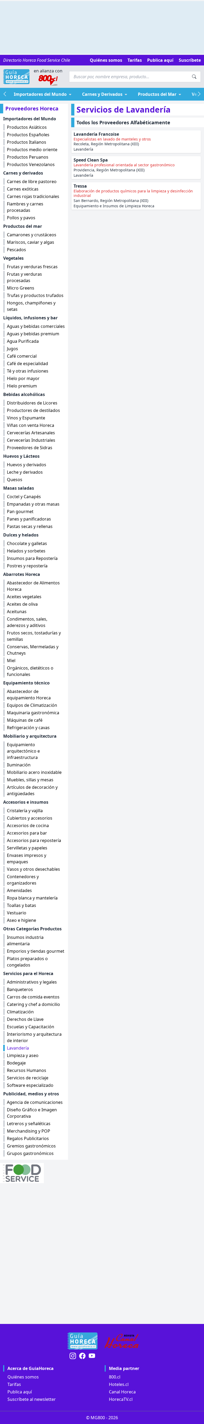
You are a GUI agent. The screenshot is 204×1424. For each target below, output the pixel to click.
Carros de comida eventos (33, 997)
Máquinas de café (24, 720)
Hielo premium (22, 386)
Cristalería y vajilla (25, 811)
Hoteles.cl (119, 1384)
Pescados (16, 250)
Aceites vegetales (24, 597)
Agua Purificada (23, 341)
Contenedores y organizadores (23, 880)
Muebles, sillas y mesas (30, 780)
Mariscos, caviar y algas (30, 242)
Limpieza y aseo (23, 1055)
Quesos (14, 479)
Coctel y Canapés (24, 497)
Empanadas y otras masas (33, 504)
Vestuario (16, 913)
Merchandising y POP (28, 1131)
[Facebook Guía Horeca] (82, 1356)
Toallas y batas (21, 905)
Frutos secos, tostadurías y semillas (34, 636)
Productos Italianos (26, 142)
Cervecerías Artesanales (31, 433)
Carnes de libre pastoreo (32, 181)
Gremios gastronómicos (31, 1146)
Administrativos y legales (32, 982)
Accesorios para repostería (34, 840)
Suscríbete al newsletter (31, 1399)
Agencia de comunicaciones (35, 1102)
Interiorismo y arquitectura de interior (34, 1037)
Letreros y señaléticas (28, 1123)
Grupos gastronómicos (30, 1153)
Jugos (12, 349)
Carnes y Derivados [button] (102, 94)
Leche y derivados (25, 472)
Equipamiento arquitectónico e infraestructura (23, 751)
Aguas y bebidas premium (33, 334)
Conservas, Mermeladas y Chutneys (32, 650)
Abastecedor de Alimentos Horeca (33, 586)
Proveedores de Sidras (29, 448)
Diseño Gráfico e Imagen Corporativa (32, 1113)
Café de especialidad (27, 363)
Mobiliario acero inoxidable (34, 772)
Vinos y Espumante (26, 418)
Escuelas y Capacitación (30, 1027)
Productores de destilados (33, 410)
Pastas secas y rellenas (30, 526)
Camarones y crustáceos (31, 235)
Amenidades (19, 890)
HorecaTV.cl (121, 1399)
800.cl (114, 1377)
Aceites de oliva (22, 604)
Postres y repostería (27, 566)
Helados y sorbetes (26, 551)
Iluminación (19, 765)
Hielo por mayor (23, 378)
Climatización (20, 1012)
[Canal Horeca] (122, 1340)
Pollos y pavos (21, 218)
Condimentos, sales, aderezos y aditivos (27, 622)
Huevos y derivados (26, 465)
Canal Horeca (122, 1392)
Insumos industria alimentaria (25, 940)
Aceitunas (17, 611)
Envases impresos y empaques (26, 858)
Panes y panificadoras (29, 519)
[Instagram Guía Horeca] (73, 1356)
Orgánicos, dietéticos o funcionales (30, 671)
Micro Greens (20, 288)
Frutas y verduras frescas (32, 267)
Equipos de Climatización (32, 705)
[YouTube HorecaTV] (92, 1356)
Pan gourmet (20, 511)
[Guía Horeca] (16, 76)
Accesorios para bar (27, 833)
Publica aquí (160, 60)
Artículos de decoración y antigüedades (32, 790)
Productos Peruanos (27, 157)
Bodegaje (16, 1063)
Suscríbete (190, 60)
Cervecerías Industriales (31, 440)
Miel (11, 660)
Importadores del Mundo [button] (40, 94)
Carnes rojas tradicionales (33, 196)
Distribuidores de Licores (32, 403)
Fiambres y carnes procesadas (25, 207)
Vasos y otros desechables (33, 869)
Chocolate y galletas (27, 543)
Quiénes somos (106, 60)
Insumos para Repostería (32, 558)
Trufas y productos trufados (35, 295)
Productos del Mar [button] (157, 94)
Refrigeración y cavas (28, 727)
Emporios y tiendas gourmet (35, 951)
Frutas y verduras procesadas (24, 277)
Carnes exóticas (23, 189)
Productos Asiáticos (27, 127)
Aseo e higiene (21, 920)
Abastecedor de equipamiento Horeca (29, 694)
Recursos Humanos (26, 1070)
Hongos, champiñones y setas (31, 306)
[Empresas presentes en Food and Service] (34, 1173)
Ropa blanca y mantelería (32, 898)
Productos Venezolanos (31, 164)
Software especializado (30, 1085)
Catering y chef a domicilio (33, 1004)
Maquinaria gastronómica (33, 713)
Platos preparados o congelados (27, 962)
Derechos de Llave (25, 1019)
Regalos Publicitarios (28, 1138)
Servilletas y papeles (27, 848)
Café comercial (22, 356)
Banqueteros (20, 989)
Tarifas (135, 60)
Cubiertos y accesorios (29, 818)
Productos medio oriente (32, 149)
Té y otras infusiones (27, 371)
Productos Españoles (28, 135)
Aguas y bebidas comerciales (36, 326)
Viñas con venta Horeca (30, 425)
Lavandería (18, 1048)
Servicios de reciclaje (27, 1078)
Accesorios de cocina (28, 825)
